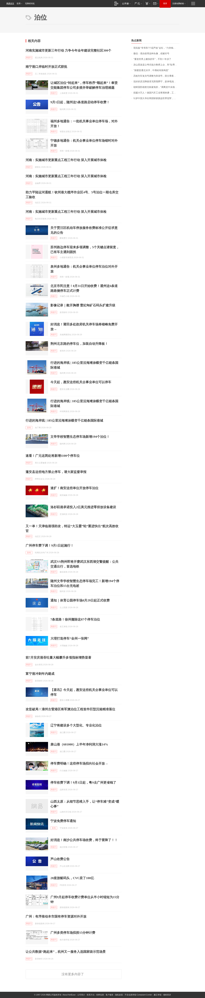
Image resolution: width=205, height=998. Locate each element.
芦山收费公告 (60, 859)
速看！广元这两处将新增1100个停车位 (53, 455)
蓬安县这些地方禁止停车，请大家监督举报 (56, 472)
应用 (18, 3)
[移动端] (116, 3)
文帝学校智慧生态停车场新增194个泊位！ (80, 436)
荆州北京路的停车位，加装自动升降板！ (79, 343)
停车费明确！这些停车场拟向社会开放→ (79, 763)
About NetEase (69, 995)
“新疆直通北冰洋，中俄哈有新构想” (151, 70)
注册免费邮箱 (178, 3)
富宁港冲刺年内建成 (40, 673)
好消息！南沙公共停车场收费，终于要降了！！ (84, 840)
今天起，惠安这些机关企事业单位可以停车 (80, 382)
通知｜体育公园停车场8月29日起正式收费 (80, 600)
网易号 (29, 57)
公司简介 (81, 995)
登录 (165, 3)
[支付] (147, 3)
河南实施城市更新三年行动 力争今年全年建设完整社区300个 (68, 50)
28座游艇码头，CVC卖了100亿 (72, 878)
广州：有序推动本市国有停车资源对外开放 (56, 916)
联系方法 (90, 995)
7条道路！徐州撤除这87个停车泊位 (75, 619)
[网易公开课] (126, 3)
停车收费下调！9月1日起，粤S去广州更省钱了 (83, 782)
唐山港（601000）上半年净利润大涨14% (79, 744)
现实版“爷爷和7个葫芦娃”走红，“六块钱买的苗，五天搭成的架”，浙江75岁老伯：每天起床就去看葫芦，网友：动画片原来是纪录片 (156, 48)
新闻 (29, 428)
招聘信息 (100, 995)
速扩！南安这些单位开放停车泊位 (74, 488)
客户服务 (109, 995)
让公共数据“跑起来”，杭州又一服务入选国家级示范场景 (66, 951)
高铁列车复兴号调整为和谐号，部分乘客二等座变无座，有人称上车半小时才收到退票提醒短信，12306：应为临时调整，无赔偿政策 (156, 76)
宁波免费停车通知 (63, 821)
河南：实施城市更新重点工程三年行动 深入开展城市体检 (66, 160)
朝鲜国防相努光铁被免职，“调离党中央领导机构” (156, 87)
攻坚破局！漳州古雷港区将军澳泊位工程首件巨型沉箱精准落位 (70, 709)
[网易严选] (137, 3)
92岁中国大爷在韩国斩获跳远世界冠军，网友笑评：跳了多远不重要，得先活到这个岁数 (156, 98)
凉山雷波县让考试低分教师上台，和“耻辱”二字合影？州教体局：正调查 (156, 65)
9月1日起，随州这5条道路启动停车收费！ (80, 102)
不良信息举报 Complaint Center (138, 995)
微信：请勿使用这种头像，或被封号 (151, 53)
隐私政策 (119, 995)
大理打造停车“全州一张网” (69, 638)
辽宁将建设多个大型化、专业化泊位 (76, 725)
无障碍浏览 (30, 3)
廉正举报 (157, 995)
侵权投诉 (167, 995)
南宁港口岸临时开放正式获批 (46, 66)
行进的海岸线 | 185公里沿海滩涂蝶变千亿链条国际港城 (64, 420)
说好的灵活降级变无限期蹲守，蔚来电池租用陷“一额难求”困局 (156, 81)
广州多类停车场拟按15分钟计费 (72, 932)
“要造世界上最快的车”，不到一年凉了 (152, 59)
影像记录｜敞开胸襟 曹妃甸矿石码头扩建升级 (82, 305)
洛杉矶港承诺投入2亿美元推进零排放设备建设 (83, 507)
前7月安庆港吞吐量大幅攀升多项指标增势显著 (58, 657)
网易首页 (10, 3)
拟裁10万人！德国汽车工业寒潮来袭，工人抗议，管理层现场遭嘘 (156, 93)
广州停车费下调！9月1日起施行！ (50, 545)
